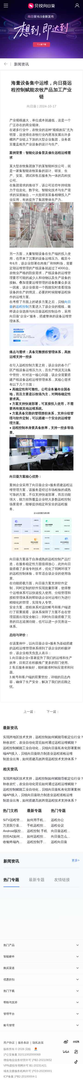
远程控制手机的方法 (41, 842)
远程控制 (22, 306)
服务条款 (23, 1042)
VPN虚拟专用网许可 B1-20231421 (25, 1065)
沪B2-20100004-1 (25, 1076)
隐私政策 (38, 1042)
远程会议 (57, 825)
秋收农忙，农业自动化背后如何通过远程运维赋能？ (40, 742)
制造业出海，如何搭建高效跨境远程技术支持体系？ (40, 759)
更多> (76, 860)
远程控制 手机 (37, 831)
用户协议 (9, 1042)
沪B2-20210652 (42, 1060)
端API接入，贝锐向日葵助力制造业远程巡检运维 (38, 753)
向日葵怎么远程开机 (65, 836)
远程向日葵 (59, 842)
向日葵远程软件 (62, 831)
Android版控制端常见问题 (21, 831)
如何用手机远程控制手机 (44, 820)
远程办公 (57, 820)
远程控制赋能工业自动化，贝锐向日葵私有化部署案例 (41, 748)
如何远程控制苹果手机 (43, 836)
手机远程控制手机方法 (43, 825)
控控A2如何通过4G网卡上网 (23, 836)
